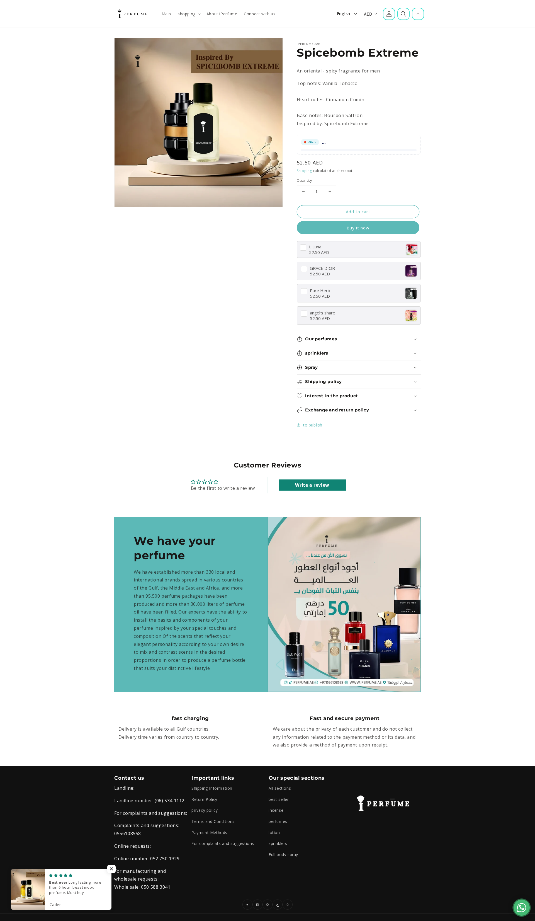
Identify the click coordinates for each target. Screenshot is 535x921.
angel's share (322, 313)
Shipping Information (211, 788)
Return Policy (204, 799)
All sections (280, 788)
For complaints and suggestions (222, 843)
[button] (188, 14)
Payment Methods (209, 832)
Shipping (304, 170)
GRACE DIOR (322, 268)
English (343, 13)
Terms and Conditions (213, 821)
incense (276, 810)
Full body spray (283, 854)
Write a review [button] (312, 485)
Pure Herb (320, 291)
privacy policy (204, 810)
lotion (274, 832)
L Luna (315, 247)
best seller (279, 799)
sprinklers (278, 843)
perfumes (278, 821)
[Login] (389, 14)
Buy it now (358, 228)
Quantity (304, 180)
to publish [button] (312, 425)
